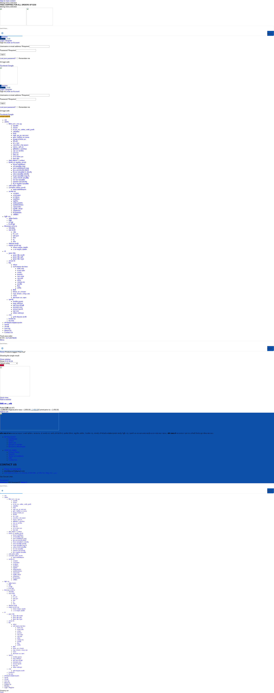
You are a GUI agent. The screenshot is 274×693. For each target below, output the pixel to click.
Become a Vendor (15, 445)
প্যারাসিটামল (16, 199)
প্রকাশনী (11, 299)
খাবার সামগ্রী (12, 230)
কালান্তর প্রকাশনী (18, 309)
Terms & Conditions (16, 456)
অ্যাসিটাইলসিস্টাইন (18, 205)
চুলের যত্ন (16, 153)
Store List (12, 443)
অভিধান (15, 265)
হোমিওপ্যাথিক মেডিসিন (15, 186)
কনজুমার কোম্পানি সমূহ (15, 245)
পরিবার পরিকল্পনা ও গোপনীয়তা (17, 161)
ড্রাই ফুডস (16, 236)
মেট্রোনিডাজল (17, 211)
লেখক (10, 315)
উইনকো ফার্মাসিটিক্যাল (19, 164)
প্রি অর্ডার (11, 321)
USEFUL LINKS (10, 450)
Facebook (4, 66)
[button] (4, 412)
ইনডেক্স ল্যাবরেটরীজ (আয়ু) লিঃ (21, 176)
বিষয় (10, 263)
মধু (13, 240)
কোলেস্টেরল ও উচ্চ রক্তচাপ (20, 145)
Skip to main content (7, 1)
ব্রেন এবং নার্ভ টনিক (18, 151)
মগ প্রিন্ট (11, 222)
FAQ (10, 458)
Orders (11, 441)
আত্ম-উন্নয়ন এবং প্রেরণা (19, 298)
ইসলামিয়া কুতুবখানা (18, 301)
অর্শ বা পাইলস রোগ (18, 157)
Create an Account (12, 43)
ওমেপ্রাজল (16, 193)
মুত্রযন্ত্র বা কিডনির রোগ (19, 139)
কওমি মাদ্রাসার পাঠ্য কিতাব (20, 267)
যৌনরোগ (15, 128)
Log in (3, 54)
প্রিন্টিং (10, 220)
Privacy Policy (14, 452)
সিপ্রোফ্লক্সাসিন (17, 213)
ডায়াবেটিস (15, 126)
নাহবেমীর (19, 284)
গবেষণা (15, 296)
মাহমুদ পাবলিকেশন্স (18, 303)
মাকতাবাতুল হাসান (17, 307)
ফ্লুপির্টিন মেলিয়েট (17, 209)
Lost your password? (8, 58)
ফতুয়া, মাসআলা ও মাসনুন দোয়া (21, 294)
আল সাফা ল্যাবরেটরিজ (19, 180)
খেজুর (14, 232)
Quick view (4, 398)
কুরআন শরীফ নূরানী (18, 257)
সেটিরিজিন (15, 215)
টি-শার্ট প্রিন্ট (12, 224)
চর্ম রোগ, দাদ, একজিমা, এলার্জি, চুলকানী (23, 130)
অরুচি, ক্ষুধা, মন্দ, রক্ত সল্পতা (20, 135)
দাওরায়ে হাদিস (21, 271)
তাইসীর (19, 288)
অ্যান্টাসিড (15, 201)
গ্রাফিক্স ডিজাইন (13, 218)
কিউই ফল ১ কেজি (6, 404)
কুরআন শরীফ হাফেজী (18, 255)
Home (2, 352)
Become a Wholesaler (17, 447)
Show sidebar (5, 359)
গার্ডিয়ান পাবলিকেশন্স (18, 313)
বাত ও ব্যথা (16, 143)
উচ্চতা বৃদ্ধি (16, 159)
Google (11, 66)
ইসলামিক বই (12, 319)
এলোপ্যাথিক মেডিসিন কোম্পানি (17, 188)
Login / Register (9, 687)
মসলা (14, 242)
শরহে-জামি (20, 278)
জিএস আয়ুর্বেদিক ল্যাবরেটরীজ (21, 184)
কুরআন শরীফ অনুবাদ (18, 259)
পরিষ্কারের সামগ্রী (13, 244)
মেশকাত (19, 272)
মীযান (18, 286)
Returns (12, 454)
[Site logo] (13, 25)
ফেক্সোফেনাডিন (17, 207)
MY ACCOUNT (10, 437)
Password (8, 50)
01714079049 (11, 338)
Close (2, 692)
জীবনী (14, 290)
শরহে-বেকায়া (20, 276)
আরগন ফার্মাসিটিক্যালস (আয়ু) (21, 168)
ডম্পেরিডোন (16, 197)
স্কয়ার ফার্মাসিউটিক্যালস (19, 189)
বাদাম (14, 238)
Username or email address (14, 46)
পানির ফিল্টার (12, 228)
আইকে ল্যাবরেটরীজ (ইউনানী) (21, 174)
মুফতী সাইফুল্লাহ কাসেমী (19, 317)
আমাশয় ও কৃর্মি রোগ (18, 147)
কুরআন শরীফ (12, 253)
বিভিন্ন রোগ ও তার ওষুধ (15, 124)
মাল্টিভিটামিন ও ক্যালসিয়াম (20, 149)
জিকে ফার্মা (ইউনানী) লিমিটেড (21, 170)
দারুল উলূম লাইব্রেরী (18, 305)
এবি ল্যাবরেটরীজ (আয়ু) (19, 166)
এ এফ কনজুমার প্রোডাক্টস (20, 249)
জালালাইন (19, 274)
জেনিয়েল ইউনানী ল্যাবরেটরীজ (21, 178)
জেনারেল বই (12, 261)
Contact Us (13, 460)
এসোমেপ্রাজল (17, 195)
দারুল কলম (16, 311)
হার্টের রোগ (16, 155)
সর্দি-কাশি (15, 141)
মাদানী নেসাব (20, 269)
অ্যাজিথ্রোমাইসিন (18, 203)
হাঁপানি (14, 133)
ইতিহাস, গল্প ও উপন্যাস (19, 292)
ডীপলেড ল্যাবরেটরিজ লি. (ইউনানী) (22, 172)
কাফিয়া (19, 280)
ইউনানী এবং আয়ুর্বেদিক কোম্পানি (17, 162)
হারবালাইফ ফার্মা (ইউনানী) (20, 182)
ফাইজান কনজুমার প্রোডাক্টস (20, 247)
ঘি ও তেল (15, 234)
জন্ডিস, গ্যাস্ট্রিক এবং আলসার (21, 137)
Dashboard (13, 439)
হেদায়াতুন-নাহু (21, 282)
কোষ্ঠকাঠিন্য (16, 132)
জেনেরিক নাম (12, 191)
